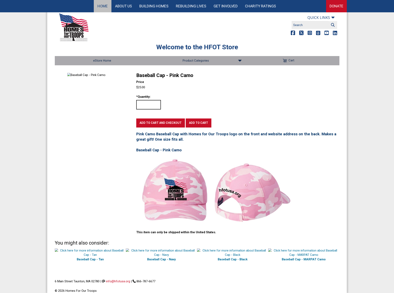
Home (102, 6)
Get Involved (226, 6)
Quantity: (143, 97)
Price (140, 82)
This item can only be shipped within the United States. (176, 232)
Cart (291, 60)
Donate (336, 6)
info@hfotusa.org (118, 281)
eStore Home (102, 60)
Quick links (318, 17)
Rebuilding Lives (191, 6)
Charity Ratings (260, 6)
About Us (123, 6)
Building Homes (153, 6)
